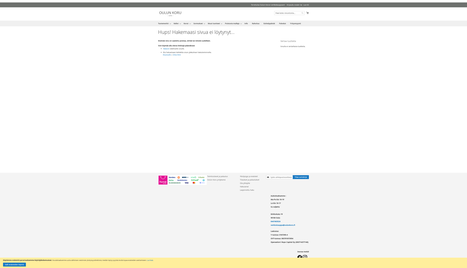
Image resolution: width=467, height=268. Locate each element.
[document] (234, 263)
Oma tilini (177, 55)
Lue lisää (150, 260)
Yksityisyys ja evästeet (249, 176)
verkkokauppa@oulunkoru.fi (283, 225)
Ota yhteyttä (245, 183)
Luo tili (306, 5)
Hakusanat (244, 186)
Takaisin (166, 49)
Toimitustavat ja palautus (217, 176)
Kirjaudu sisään (293, 5)
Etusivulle (167, 55)
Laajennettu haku (247, 190)
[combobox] (289, 13)
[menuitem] (164, 23)
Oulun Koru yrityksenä (216, 180)
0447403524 (275, 221)
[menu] (233, 23)
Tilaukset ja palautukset (249, 180)
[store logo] (170, 14)
